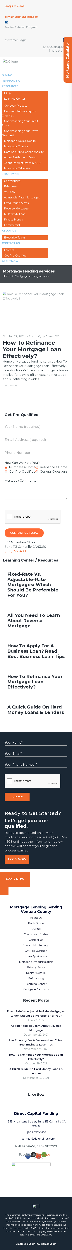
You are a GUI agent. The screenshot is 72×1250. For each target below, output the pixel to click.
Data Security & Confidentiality (24, 152)
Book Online (36, 923)
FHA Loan (10, 186)
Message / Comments (20, 480)
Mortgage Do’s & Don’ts (19, 141)
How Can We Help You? (22, 463)
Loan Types (10, 174)
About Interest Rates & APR (22, 163)
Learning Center (14, 98)
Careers (9, 250)
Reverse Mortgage (16, 208)
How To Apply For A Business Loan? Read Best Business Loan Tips (36, 651)
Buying (36, 928)
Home (7, 276)
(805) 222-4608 (14, 6)
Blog (31, 336)
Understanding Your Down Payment (20, 133)
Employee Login (25, 1243)
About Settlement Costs (20, 157)
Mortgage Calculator (36, 989)
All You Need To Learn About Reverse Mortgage (33, 621)
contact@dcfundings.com (22, 16)
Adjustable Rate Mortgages (22, 197)
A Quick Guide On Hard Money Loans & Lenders (35, 709)
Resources (10, 86)
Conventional (12, 181)
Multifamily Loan (14, 214)
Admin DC (52, 336)
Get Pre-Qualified (36, 951)
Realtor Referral (36, 973)
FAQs (7, 93)
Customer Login (16, 40)
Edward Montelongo (36, 945)
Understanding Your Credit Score (20, 123)
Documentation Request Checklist (19, 113)
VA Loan (9, 192)
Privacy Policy (36, 967)
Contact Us (11, 243)
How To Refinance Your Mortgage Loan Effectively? (32, 349)
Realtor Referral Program (21, 27)
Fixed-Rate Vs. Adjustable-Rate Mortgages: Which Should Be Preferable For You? (32, 584)
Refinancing (36, 978)
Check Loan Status (36, 934)
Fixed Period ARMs (16, 203)
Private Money (13, 219)
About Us (9, 230)
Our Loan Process (15, 105)
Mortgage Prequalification (36, 962)
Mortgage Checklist (17, 146)
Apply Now (10, 261)
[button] (17, 859)
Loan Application (36, 956)
